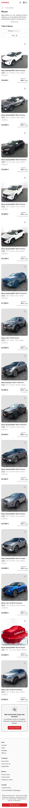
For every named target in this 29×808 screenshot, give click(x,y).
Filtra (13, 35)
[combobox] (14, 31)
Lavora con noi (5, 764)
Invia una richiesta (14, 728)
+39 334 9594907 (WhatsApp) (10, 790)
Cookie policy (5, 777)
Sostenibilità (5, 766)
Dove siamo (5, 761)
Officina (3, 753)
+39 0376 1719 (5, 788)
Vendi (3, 748)
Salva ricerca (15, 805)
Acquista (4, 745)
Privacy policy (5, 774)
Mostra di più (14, 21)
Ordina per (11, 31)
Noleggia (4, 750)
